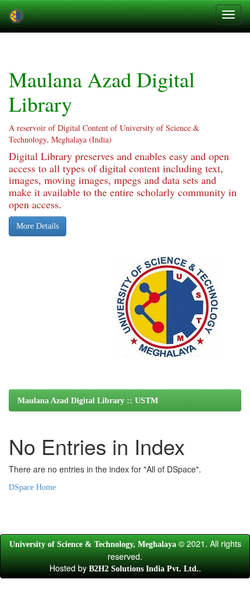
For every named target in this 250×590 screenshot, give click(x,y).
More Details (37, 226)
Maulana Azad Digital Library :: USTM (87, 400)
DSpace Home (32, 487)
